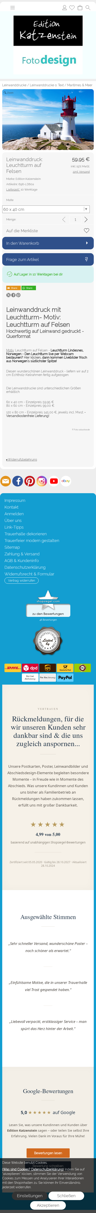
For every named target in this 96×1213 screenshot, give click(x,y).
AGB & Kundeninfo (21, 560)
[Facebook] (17, 481)
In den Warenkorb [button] (22, 243)
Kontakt (11, 507)
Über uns (13, 520)
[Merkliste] (72, 7)
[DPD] (30, 668)
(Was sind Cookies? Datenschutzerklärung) (33, 1169)
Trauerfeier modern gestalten (31, 540)
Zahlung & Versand (22, 554)
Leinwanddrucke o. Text (47, 85)
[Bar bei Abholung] (30, 677)
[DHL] (12, 668)
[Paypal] (65, 677)
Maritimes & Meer (79, 85)
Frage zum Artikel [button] (22, 259)
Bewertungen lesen (48, 1153)
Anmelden (64, 7)
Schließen (66, 1195)
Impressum (14, 500)
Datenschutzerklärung (25, 567)
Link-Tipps (14, 527)
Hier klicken (32, 357)
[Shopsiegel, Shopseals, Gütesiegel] (48, 591)
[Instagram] (41, 481)
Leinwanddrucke (14, 85)
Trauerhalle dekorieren (25, 534)
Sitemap (12, 547)
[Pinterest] (29, 481)
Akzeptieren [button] (48, 1205)
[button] (12, 7)
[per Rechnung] (47, 677)
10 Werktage (22, 189)
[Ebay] (65, 481)
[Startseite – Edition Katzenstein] (48, 13)
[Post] (65, 668)
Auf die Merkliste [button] (22, 230)
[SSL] (82, 668)
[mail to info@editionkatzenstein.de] (5, 481)
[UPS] (47, 668)
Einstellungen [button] (29, 1195)
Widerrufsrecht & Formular (29, 574)
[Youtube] (53, 481)
